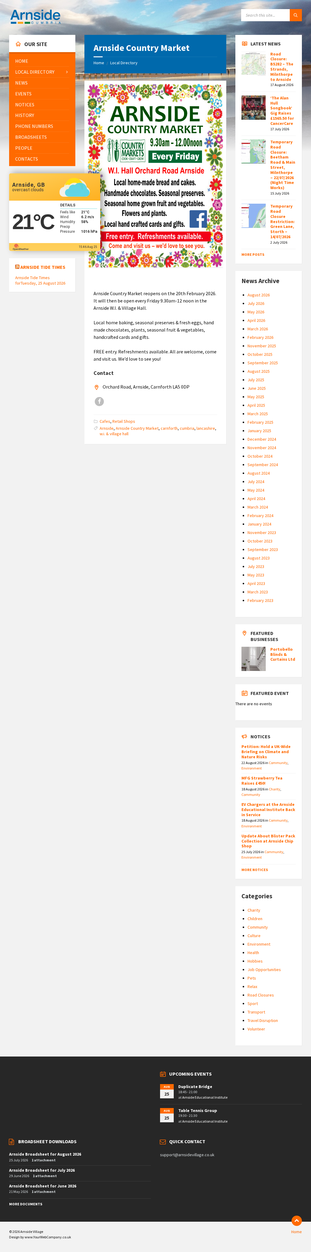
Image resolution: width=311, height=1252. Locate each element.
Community (278, 762)
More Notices (254, 869)
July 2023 (256, 566)
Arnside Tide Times (42, 267)
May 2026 (256, 312)
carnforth (169, 428)
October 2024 (260, 456)
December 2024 (262, 439)
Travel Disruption (263, 1020)
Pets (252, 978)
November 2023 (262, 532)
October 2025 (260, 354)
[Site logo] (35, 23)
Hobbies (255, 961)
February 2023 (260, 600)
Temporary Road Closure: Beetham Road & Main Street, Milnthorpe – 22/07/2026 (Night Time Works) (282, 164)
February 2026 (260, 337)
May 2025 (256, 396)
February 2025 (260, 422)
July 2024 (256, 481)
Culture (254, 935)
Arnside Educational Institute (204, 1097)
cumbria (187, 428)
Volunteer (256, 1029)
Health (253, 952)
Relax (252, 986)
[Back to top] (297, 1221)
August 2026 (259, 295)
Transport (256, 1012)
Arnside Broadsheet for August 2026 (45, 1154)
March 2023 (258, 592)
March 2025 (258, 413)
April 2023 (256, 583)
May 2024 (256, 490)
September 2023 (263, 549)
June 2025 (257, 388)
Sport (253, 1003)
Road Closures (261, 995)
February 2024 (260, 515)
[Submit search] (296, 15)
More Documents (25, 1204)
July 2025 (256, 379)
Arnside (107, 428)
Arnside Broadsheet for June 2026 (42, 1186)
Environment (251, 768)
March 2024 (258, 507)
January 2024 (259, 524)
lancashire (206, 428)
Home (99, 62)
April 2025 (256, 405)
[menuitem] (42, 61)
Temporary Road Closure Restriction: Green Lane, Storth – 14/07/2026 (282, 221)
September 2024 (263, 464)
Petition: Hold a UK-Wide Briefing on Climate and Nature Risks (266, 752)
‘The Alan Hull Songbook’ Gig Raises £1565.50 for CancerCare (282, 110)
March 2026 (258, 329)
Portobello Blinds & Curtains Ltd (282, 654)
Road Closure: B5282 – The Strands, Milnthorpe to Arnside (281, 66)
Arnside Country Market (137, 428)
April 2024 (256, 498)
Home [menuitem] (296, 1231)
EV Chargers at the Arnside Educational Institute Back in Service (268, 809)
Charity (274, 789)
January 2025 (259, 430)
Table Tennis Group (197, 1110)
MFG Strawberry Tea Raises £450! (261, 780)
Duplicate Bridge (195, 1086)
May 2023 (256, 575)
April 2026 (256, 320)
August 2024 (259, 473)
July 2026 (256, 303)
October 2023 (260, 541)
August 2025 (259, 371)
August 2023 (259, 558)
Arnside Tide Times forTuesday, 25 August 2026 (40, 280)
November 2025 (262, 346)
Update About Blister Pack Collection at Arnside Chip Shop (268, 841)
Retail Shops (123, 421)
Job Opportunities (264, 969)
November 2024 (262, 447)
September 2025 (263, 363)
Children (255, 918)
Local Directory (124, 62)
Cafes (105, 421)
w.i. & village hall (114, 433)
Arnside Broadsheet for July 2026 (42, 1170)
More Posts (252, 254)
